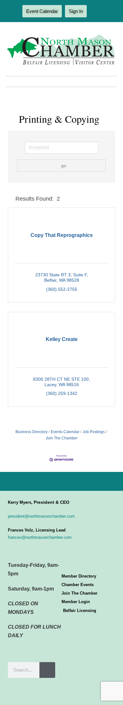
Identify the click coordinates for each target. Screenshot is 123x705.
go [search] (63, 165)
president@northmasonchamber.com (41, 516)
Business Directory (31, 432)
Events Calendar (65, 432)
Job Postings (94, 432)
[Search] (47, 670)
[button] (61, 81)
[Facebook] (96, 11)
